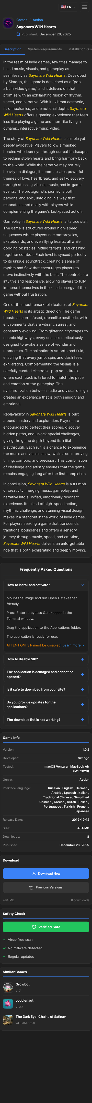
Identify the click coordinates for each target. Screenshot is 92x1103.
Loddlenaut (24, 1000)
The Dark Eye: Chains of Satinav (41, 1016)
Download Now (49, 873)
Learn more (72, 645)
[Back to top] (66, 1091)
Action (38, 20)
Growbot (23, 984)
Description (12, 49)
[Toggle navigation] (84, 7)
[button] (68, 7)
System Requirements (45, 49)
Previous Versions (49, 887)
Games (21, 20)
